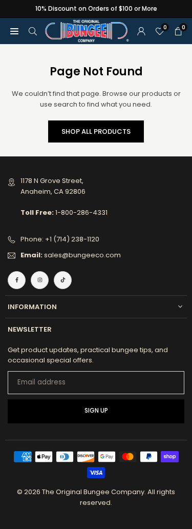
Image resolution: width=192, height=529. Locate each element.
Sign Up (96, 410)
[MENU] (14, 31)
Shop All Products (96, 131)
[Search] (33, 31)
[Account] (141, 31)
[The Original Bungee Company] (87, 30)
